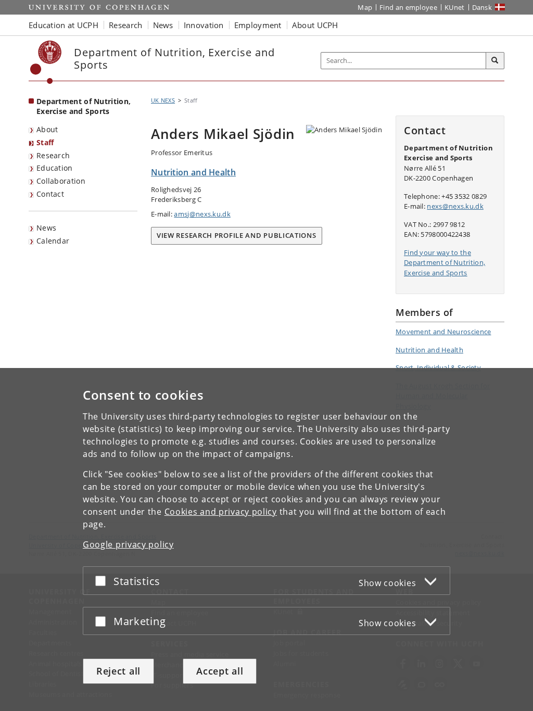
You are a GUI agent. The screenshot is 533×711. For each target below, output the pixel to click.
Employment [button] (258, 25)
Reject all (118, 671)
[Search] (495, 61)
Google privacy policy (128, 544)
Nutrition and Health (429, 349)
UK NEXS (163, 100)
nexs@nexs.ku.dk (455, 206)
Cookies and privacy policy (220, 511)
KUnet (455, 7)
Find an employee (408, 7)
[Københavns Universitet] (46, 62)
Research (53, 155)
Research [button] (125, 25)
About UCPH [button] (315, 25)
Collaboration (60, 181)
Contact (50, 194)
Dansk (482, 7)
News (46, 228)
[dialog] (266, 539)
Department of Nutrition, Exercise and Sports (83, 106)
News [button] (163, 25)
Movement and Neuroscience (443, 331)
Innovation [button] (204, 25)
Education (54, 168)
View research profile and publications (236, 235)
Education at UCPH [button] (63, 25)
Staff (45, 142)
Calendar (52, 241)
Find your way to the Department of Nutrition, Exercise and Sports (444, 262)
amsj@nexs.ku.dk (202, 214)
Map (365, 7)
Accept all (219, 671)
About (47, 129)
